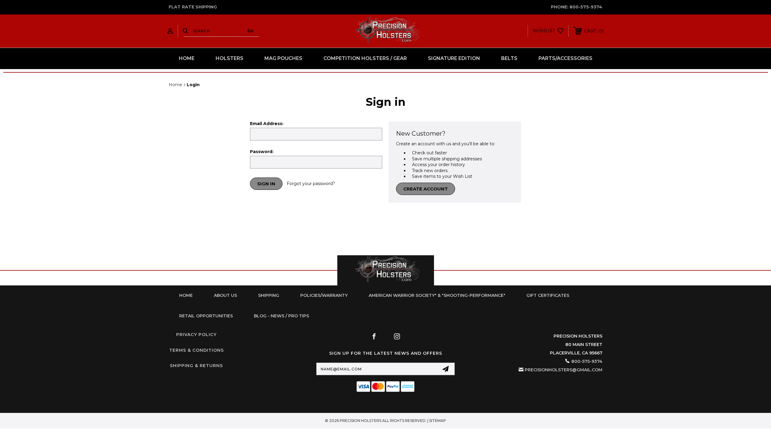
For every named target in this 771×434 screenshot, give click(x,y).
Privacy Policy (196, 334)
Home (187, 58)
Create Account (425, 189)
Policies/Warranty (324, 295)
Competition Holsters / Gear (365, 58)
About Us (225, 295)
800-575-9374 (586, 7)
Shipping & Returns (196, 365)
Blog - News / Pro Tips (281, 316)
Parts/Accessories (565, 58)
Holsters (229, 58)
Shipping (268, 295)
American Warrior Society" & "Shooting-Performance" (437, 295)
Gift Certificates (547, 295)
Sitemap (437, 420)
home (186, 295)
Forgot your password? (311, 183)
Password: (261, 151)
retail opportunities (206, 316)
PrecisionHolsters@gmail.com (563, 370)
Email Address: (266, 123)
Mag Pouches (283, 58)
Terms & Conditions (196, 350)
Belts (509, 58)
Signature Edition (454, 58)
